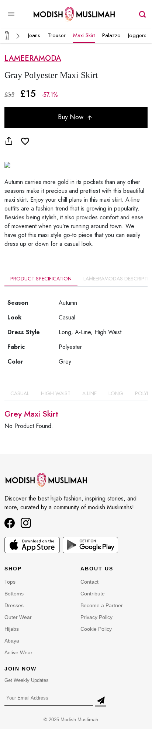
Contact (89, 582)
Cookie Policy (96, 629)
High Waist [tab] (55, 393)
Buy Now (71, 117)
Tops (9, 582)
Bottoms (14, 594)
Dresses (14, 605)
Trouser (57, 35)
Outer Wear (18, 617)
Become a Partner (101, 605)
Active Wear (18, 652)
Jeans (34, 35)
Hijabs (11, 629)
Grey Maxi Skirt (31, 414)
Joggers (137, 35)
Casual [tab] (19, 393)
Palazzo (111, 35)
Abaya (11, 641)
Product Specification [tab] (41, 278)
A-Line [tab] (89, 393)
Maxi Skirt (84, 35)
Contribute (92, 594)
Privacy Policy (96, 617)
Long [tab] (115, 393)
